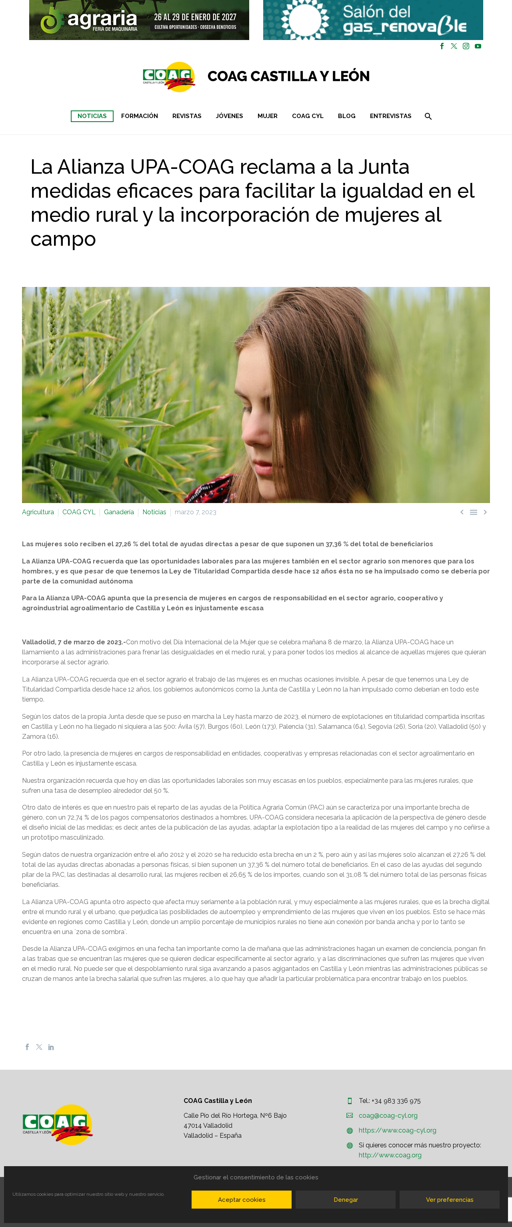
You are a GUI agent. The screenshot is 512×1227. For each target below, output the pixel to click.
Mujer (268, 116)
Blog (347, 116)
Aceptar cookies (242, 1199)
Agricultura (38, 512)
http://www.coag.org (390, 1155)
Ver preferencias (450, 1199)
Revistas (187, 116)
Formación (139, 116)
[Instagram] (466, 46)
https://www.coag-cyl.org (397, 1130)
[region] (139, 20)
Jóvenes (229, 116)
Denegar (346, 1199)
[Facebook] (442, 46)
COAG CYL (308, 116)
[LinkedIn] (51, 1047)
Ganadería (119, 512)
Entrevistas (391, 116)
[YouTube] (478, 46)
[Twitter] (454, 46)
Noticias (92, 116)
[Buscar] (428, 116)
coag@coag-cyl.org (388, 1115)
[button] (139, 20)
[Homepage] (303, 77)
